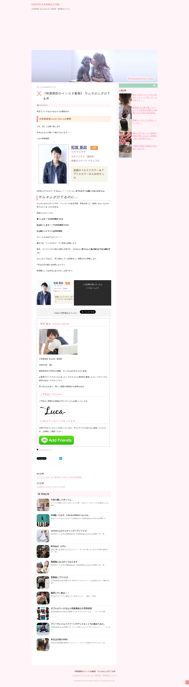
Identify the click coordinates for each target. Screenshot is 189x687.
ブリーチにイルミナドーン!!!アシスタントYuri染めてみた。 (78, 624)
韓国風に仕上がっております (64, 562)
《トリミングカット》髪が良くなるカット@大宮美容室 (59, 477)
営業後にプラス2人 (59, 577)
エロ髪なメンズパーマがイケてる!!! (51, 487)
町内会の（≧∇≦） (59, 546)
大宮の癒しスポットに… (62, 500)
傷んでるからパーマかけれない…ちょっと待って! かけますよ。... (144, 97)
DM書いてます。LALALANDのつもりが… (70, 515)
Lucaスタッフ (45, 450)
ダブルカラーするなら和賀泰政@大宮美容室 (71, 608)
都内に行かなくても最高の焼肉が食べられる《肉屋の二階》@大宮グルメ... (144, 136)
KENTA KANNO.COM (45, 4)
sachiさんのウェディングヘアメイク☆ (69, 531)
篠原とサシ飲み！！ (60, 593)
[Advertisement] (94, 31)
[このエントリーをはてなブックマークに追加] (60, 458)
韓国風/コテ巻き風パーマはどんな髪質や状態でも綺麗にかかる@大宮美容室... (144, 110)
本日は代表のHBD (59, 639)
